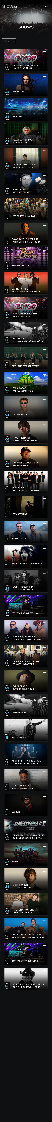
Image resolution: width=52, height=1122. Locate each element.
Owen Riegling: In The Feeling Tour (23, 588)
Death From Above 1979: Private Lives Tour (26, 663)
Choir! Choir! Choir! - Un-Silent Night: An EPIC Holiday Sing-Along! (29, 936)
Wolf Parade (19, 737)
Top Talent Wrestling (25, 613)
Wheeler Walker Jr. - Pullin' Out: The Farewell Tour (29, 985)
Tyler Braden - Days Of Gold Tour (23, 687)
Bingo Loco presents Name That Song (25, 66)
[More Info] (45, 52)
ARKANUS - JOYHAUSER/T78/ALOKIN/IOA (28, 340)
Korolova (18, 91)
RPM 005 (17, 116)
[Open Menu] (47, 7)
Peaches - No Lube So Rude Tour (23, 141)
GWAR (15, 861)
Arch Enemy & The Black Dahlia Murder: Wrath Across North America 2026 (28, 762)
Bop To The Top (20, 265)
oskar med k (20, 414)
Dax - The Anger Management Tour (22, 787)
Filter (11, 41)
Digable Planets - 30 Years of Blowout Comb (26, 638)
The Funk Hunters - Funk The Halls (23, 911)
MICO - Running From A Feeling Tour (25, 439)
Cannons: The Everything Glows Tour (26, 290)
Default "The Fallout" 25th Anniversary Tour (25, 365)
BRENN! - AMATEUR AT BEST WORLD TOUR (24, 166)
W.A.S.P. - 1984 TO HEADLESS (27, 563)
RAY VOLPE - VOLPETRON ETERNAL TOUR (26, 464)
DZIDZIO (16, 812)
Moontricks (19, 538)
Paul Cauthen (20, 514)
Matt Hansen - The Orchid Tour (22, 886)
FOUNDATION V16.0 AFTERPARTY (22, 191)
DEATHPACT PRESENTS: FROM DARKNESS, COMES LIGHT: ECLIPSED (28, 836)
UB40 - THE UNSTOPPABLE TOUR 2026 (25, 489)
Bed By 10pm (19, 712)
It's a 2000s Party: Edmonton (23, 389)
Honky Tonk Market (23, 215)
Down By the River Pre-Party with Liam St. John (26, 240)
